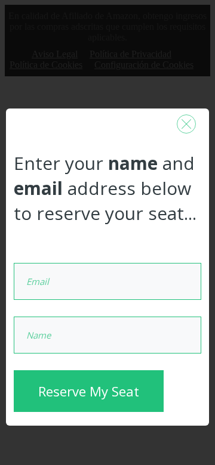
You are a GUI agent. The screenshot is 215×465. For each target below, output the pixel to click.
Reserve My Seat (88, 391)
